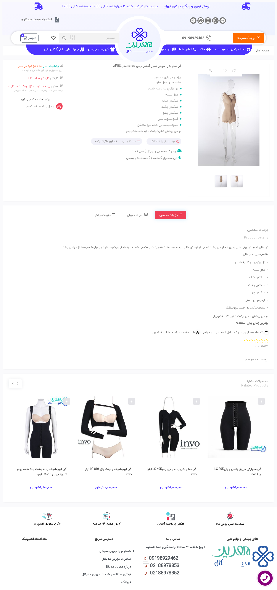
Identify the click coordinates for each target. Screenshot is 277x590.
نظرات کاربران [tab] (135, 215)
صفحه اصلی (262, 50)
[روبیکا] (193, 20)
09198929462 (163, 558)
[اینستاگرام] (208, 20)
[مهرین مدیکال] (242, 556)
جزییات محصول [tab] (168, 215)
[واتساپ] (215, 20)
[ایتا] (200, 20)
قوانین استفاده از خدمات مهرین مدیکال (106, 574)
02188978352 (164, 573)
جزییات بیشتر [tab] (103, 215)
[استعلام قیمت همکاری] (57, 19)
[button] (210, 71)
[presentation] (17, 383)
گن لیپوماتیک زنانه (106, 141)
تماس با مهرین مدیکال (116, 559)
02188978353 (164, 565)
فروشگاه (126, 582)
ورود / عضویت (246, 37)
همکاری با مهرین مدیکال (115, 551)
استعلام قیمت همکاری (36, 19)
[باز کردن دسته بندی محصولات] (215, 49)
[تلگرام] (222, 20)
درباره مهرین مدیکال (118, 567)
